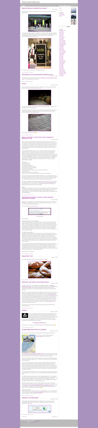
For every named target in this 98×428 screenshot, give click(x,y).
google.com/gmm (39, 336)
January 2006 (62, 71)
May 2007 (61, 57)
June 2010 (61, 36)
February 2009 (62, 40)
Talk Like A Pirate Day (38, 322)
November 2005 (62, 72)
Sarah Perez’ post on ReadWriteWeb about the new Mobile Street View (38, 385)
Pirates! (24, 310)
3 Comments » (31, 72)
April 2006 (61, 67)
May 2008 (61, 47)
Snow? (24, 83)
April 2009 (61, 39)
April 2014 (61, 31)
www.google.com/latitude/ (39, 392)
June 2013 (61, 33)
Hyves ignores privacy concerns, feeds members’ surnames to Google (38, 197)
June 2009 (61, 38)
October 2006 (62, 62)
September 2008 (62, 44)
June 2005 (61, 75)
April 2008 (61, 48)
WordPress (38, 420)
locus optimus (62, 14)
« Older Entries (24, 416)
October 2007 (62, 53)
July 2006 (61, 64)
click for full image (40, 216)
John (44, 314)
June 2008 (61, 46)
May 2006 (61, 66)
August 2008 (61, 45)
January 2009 (62, 41)
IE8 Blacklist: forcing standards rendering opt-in (37, 74)
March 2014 (61, 32)
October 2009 (62, 37)
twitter (60, 16)
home (60, 8)
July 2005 (61, 74)
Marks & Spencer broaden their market (34, 8)
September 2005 (62, 73)
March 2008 (61, 49)
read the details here (52, 294)
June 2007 (61, 56)
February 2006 (62, 70)
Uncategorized (27, 72)
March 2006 (61, 69)
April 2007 (61, 58)
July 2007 (61, 55)
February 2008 (62, 50)
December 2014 (62, 30)
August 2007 (61, 54)
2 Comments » (31, 395)
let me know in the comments (47, 182)
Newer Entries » (55, 416)
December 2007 (62, 52)
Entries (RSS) (24, 422)
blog (61, 10)
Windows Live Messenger (30, 397)
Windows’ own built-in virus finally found (35, 282)
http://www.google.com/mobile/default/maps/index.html (33, 353)
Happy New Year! (27, 256)
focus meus (61, 13)
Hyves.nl (23, 201)
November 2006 (62, 61)
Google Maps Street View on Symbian (34, 329)
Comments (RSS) (32, 422)
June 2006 (61, 65)
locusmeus (31, 2)
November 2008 (62, 43)
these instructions (50, 301)
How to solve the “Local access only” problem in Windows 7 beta (38, 137)
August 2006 (61, 63)
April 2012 (61, 35)
